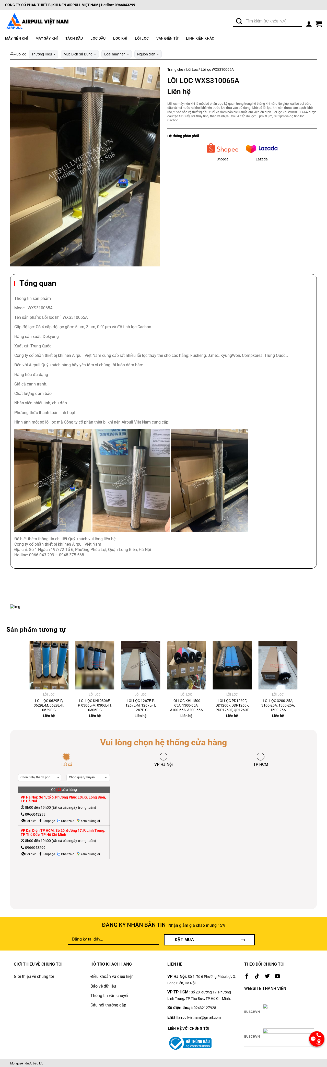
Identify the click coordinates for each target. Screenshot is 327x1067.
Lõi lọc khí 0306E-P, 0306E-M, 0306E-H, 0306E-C (95, 705)
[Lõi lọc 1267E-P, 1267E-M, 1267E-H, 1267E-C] (140, 665)
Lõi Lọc (142, 38)
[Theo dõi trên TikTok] (257, 976)
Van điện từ (167, 38)
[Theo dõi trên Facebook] (246, 976)
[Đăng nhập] (309, 23)
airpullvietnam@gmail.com (199, 1017)
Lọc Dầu (98, 38)
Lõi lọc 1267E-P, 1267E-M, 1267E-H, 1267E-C (140, 705)
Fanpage (49, 821)
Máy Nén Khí (16, 38)
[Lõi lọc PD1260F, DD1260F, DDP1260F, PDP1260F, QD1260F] (232, 665)
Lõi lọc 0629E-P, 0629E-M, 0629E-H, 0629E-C (49, 705)
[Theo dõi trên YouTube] (277, 976)
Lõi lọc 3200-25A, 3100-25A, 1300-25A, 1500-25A (278, 705)
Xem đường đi (90, 821)
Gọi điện (31, 821)
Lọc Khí (120, 38)
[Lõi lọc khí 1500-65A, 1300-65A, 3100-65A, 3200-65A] (186, 665)
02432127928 (205, 1008)
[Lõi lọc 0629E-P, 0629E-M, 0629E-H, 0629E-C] (48, 665)
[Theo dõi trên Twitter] (267, 976)
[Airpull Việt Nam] (37, 21)
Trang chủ (175, 69)
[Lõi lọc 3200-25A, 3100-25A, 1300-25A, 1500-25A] (277, 665)
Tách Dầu (74, 38)
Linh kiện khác (200, 38)
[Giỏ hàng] (319, 23)
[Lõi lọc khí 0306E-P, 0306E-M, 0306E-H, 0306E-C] (94, 665)
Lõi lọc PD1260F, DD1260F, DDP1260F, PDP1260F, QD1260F (232, 705)
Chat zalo (67, 821)
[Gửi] (239, 21)
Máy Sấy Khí (47, 38)
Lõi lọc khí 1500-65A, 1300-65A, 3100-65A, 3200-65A (186, 705)
